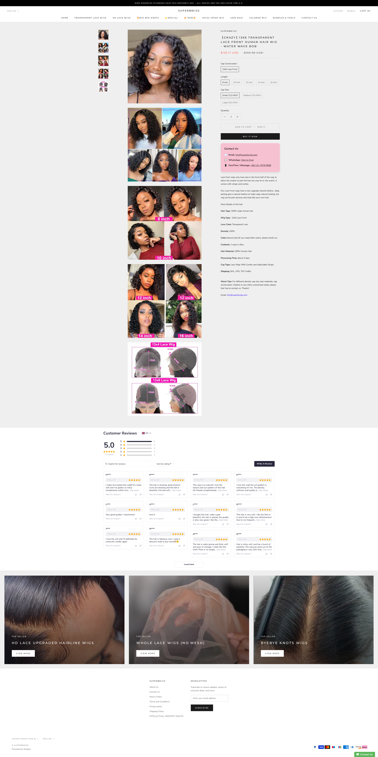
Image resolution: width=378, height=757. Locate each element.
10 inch (236, 82)
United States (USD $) (24, 739)
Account (338, 11)
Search (351, 11)
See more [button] (134, 490)
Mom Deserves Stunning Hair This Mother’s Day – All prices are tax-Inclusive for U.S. (189, 3)
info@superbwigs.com (246, 154)
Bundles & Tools (284, 18)
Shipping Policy (157, 711)
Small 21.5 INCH (230, 95)
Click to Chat (247, 160)
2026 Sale (236, 18)
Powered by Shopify (21, 749)
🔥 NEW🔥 (190, 18)
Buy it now (250, 136)
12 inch (249, 82)
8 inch (225, 82)
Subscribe (202, 708)
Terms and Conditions (160, 701)
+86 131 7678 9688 (261, 165)
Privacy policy (156, 706)
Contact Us (155, 691)
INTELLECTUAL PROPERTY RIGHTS (166, 716)
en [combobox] (147, 433)
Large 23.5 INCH (230, 102)
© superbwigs (20, 745)
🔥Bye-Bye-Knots (148, 18)
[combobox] (164, 464)
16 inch (273, 82)
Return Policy (156, 696)
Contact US (309, 18)
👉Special (171, 18)
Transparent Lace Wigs (90, 18)
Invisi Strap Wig (213, 18)
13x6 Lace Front (229, 69)
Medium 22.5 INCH (252, 95)
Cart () (365, 11)
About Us (154, 687)
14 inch (261, 82)
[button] (136, 441)
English (11, 11)
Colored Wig (258, 18)
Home (64, 18)
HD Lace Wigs (122, 18)
